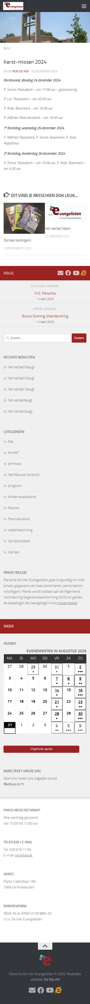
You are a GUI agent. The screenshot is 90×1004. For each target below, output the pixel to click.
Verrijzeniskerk (19, 541)
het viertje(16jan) (57, 228)
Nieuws (13, 508)
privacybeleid (67, 603)
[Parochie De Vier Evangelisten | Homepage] (16, 6)
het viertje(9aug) (20, 400)
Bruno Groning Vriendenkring (45, 319)
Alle (7, 48)
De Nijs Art (52, 979)
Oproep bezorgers (17, 240)
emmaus (14, 464)
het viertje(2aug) (20, 411)
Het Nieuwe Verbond (23, 475)
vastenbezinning (20, 530)
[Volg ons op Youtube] (76, 273)
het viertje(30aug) (21, 367)
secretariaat (23, 855)
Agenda (10, 643)
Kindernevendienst (22, 497)
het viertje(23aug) (21, 378)
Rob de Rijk (20, 71)
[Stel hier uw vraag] (60, 273)
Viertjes (13, 552)
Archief (13, 452)
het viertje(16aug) (21, 389)
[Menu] (84, 6)
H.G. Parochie (45, 296)
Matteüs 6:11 (14, 784)
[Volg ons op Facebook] (68, 273)
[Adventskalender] (83, 273)
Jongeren (15, 486)
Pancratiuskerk (19, 519)
